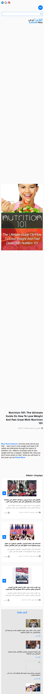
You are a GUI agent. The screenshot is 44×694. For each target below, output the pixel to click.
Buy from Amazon (10, 444)
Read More (20, 457)
